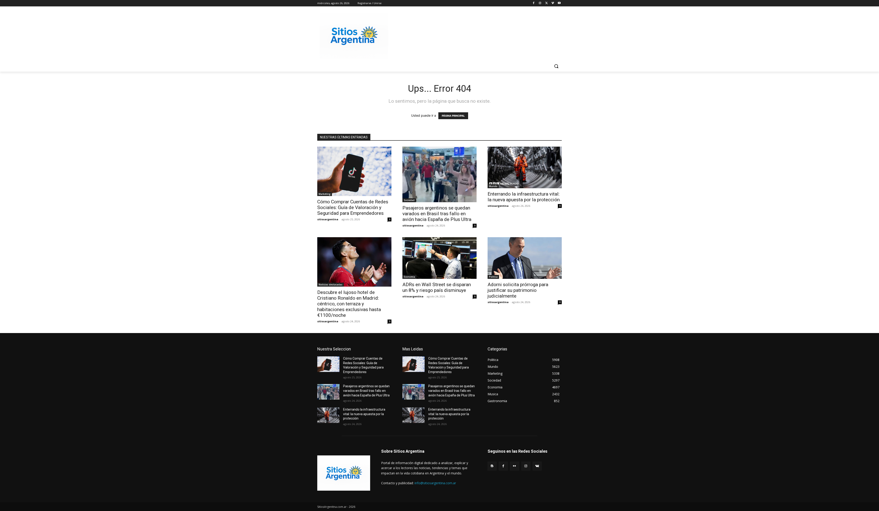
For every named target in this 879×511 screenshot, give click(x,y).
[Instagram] (540, 3)
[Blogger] (492, 466)
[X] (546, 3)
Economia (409, 276)
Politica (493, 276)
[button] (556, 66)
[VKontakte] (537, 466)
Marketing (325, 194)
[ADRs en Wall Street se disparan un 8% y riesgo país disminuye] (439, 258)
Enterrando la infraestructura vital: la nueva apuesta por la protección (524, 196)
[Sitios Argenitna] (343, 473)
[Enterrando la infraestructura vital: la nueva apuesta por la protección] (525, 167)
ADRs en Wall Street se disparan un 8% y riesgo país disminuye (436, 287)
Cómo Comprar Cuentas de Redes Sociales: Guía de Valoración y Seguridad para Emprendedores (352, 207)
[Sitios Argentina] (354, 36)
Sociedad (409, 200)
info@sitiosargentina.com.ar (435, 483)
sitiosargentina (327, 219)
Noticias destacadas (330, 284)
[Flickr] (514, 466)
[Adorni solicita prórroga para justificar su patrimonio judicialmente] (525, 258)
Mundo (493, 186)
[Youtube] (559, 3)
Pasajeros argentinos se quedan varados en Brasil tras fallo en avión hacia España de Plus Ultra (436, 213)
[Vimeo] (552, 3)
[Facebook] (533, 3)
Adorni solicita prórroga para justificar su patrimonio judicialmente (518, 290)
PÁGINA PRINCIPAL (453, 115)
